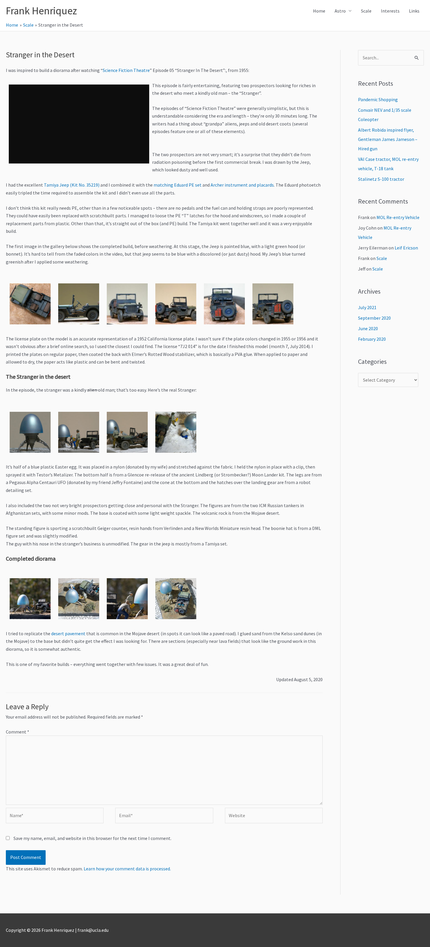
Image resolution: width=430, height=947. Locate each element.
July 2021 (367, 307)
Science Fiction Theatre (126, 70)
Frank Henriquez (41, 10)
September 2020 (374, 318)
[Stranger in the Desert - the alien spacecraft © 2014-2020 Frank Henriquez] (30, 432)
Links (414, 11)
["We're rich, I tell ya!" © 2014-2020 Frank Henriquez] (79, 599)
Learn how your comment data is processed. (127, 869)
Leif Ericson (406, 248)
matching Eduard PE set (178, 185)
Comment (17, 732)
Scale (366, 11)
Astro (340, 11)
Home (319, 11)
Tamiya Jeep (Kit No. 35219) (71, 185)
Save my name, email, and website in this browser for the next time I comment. (92, 838)
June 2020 (368, 328)
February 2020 (372, 339)
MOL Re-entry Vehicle (397, 217)
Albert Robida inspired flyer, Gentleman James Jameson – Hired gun (387, 139)
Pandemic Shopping (378, 99)
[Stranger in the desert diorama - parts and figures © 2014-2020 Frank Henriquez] (79, 432)
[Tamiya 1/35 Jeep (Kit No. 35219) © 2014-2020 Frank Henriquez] (30, 304)
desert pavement (68, 633)
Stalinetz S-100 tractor (381, 179)
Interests (390, 11)
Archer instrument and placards (242, 185)
